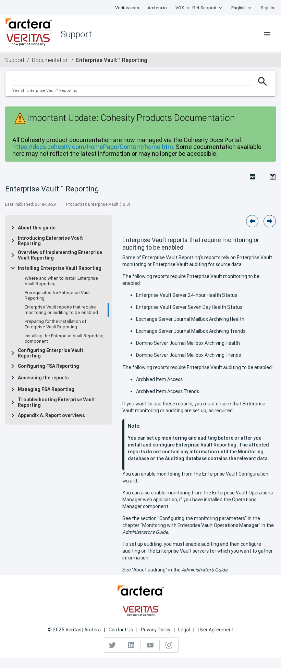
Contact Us (121, 629)
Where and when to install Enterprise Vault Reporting (61, 281)
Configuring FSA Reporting (48, 366)
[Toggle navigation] (267, 34)
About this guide (37, 227)
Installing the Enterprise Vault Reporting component (64, 338)
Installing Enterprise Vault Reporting (59, 268)
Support (14, 59)
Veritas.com (127, 8)
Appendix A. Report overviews (51, 415)
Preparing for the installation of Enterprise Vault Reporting (55, 324)
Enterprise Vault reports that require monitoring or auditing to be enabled (61, 309)
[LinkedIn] (131, 645)
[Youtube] (150, 645)
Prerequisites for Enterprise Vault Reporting (58, 295)
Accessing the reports (43, 377)
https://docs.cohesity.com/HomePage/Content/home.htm (92, 147)
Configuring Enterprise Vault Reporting (50, 353)
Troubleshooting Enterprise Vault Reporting (56, 402)
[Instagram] (169, 645)
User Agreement (216, 629)
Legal (184, 629)
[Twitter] (112, 645)
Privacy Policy (155, 629)
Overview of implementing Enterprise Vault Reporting (60, 255)
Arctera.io (157, 8)
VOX (179, 8)
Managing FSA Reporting (46, 389)
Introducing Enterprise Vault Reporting (50, 240)
